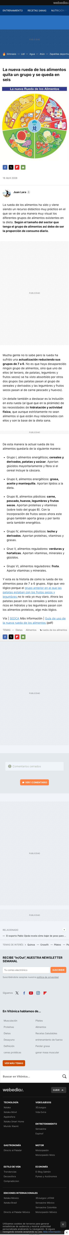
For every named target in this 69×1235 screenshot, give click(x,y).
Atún (42, 54)
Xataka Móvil (10, 1112)
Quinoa (31, 944)
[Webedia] (61, 3)
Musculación (10, 1020)
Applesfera (9, 1116)
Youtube (31, 992)
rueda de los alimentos (54, 629)
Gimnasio (11, 54)
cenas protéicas (12, 1052)
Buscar (64, 1076)
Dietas (19, 629)
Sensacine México (45, 1202)
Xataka (7, 1107)
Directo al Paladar (13, 1150)
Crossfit (44, 944)
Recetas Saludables (46, 1033)
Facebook (5, 167)
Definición (9, 1046)
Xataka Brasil (10, 1202)
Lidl (23, 54)
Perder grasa (43, 1046)
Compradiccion (11, 1181)
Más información (52, 1231)
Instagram (38, 992)
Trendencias (10, 1171)
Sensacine (41, 1128)
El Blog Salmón (43, 1171)
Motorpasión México (46, 1212)
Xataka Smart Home (14, 1121)
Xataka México (11, 1198)
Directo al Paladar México (17, 1212)
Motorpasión (42, 1150)
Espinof (39, 1133)
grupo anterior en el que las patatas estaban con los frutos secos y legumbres (32, 592)
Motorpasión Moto (45, 1155)
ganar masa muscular (47, 1052)
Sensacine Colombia (46, 1207)
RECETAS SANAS (37, 10)
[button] (21, 192)
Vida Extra (41, 1112)
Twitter (11, 167)
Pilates (58, 944)
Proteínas (9, 1027)
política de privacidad (48, 977)
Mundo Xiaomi (11, 1126)
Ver (36, 782)
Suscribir (58, 970)
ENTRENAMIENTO (13, 10)
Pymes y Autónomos (46, 1176)
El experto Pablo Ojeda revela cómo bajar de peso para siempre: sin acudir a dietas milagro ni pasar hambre (36, 935)
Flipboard (17, 167)
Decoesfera (10, 1176)
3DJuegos (41, 1107)
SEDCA (14, 618)
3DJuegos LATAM (45, 1198)
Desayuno (9, 1039)
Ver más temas (14, 1063)
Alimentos (31, 629)
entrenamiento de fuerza (49, 1039)
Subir (56, 1090)
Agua (32, 54)
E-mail (23, 167)
